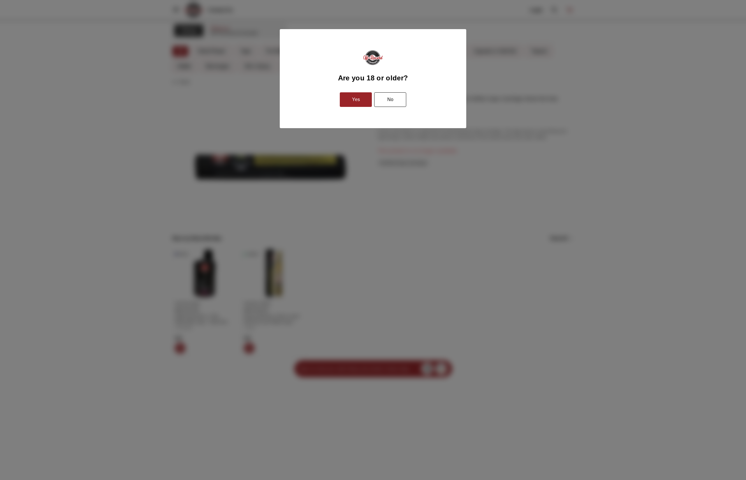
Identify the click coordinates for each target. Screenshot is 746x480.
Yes (356, 99)
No (390, 99)
